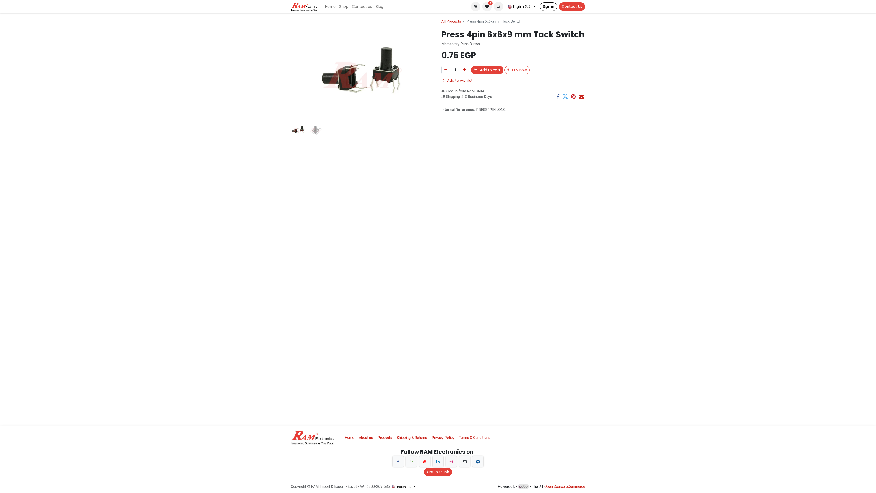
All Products (451, 21)
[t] (477, 461)
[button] (498, 6)
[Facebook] (558, 96)
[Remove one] (445, 70)
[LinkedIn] (438, 461)
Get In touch (438, 472)
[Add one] (464, 70)
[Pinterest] (573, 96)
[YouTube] (424, 461)
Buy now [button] (519, 70)
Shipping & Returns (412, 437)
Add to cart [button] (490, 70)
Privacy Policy (443, 437)
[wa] (411, 461)
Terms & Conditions (474, 437)
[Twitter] (565, 96)
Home (349, 437)
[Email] (581, 96)
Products (385, 437)
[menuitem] (330, 6)
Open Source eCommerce (564, 486)
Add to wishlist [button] (460, 80)
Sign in (548, 6)
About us (366, 437)
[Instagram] (451, 461)
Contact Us (572, 6)
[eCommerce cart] (475, 6)
